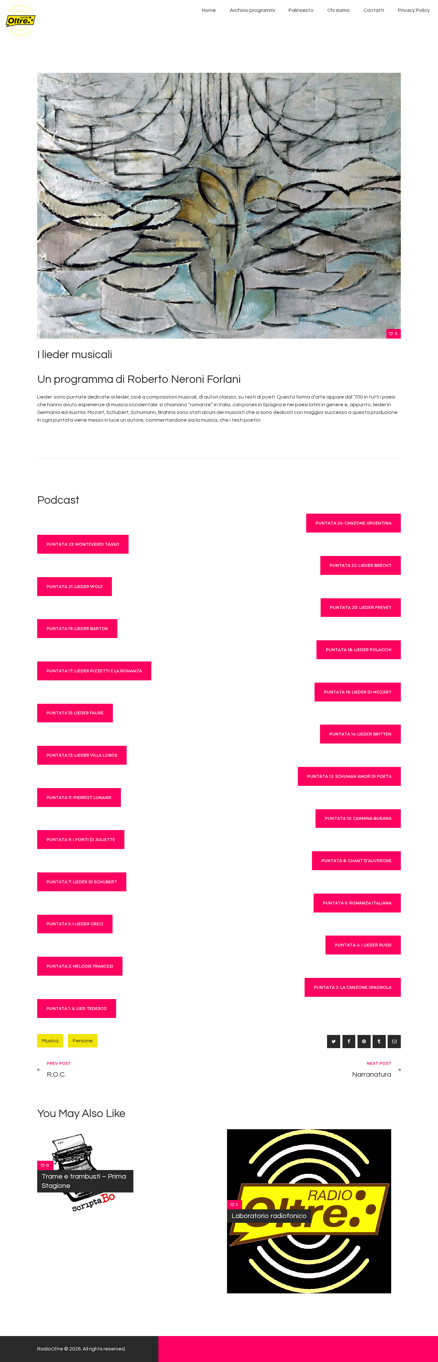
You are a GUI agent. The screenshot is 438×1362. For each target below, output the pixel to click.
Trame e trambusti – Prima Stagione (84, 1181)
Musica (50, 1040)
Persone (83, 1040)
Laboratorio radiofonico (269, 1216)
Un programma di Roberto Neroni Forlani (139, 379)
